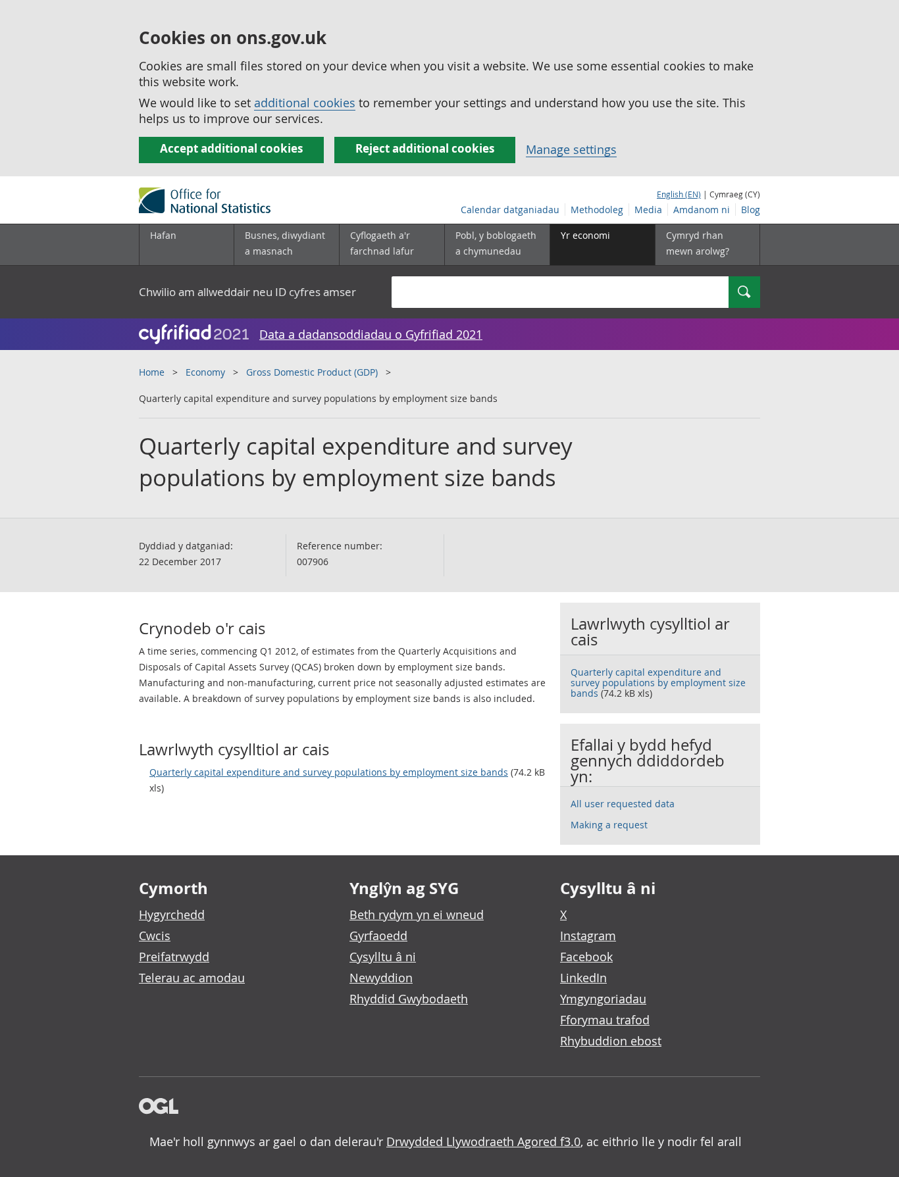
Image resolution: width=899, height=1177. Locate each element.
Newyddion (381, 978)
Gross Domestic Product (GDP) (312, 372)
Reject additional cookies (424, 148)
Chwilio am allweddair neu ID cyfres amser (247, 291)
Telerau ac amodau (192, 978)
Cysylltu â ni (382, 956)
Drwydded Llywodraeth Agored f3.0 (483, 1141)
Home (152, 372)
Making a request (609, 824)
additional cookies (304, 103)
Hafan (163, 235)
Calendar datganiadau (510, 209)
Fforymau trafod (605, 1020)
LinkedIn (583, 978)
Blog (750, 209)
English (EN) (679, 194)
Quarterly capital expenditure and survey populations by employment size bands (328, 772)
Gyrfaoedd (378, 935)
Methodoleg (597, 209)
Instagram (588, 935)
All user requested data (623, 803)
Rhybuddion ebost (610, 1041)
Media (648, 209)
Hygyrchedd (172, 914)
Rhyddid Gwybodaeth (408, 999)
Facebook (586, 956)
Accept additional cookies (231, 148)
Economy (205, 372)
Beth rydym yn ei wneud (416, 914)
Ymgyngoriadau (603, 999)
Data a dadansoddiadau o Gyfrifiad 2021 (370, 334)
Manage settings (571, 149)
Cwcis (154, 935)
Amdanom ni (701, 209)
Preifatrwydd (174, 956)
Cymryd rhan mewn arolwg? (697, 243)
